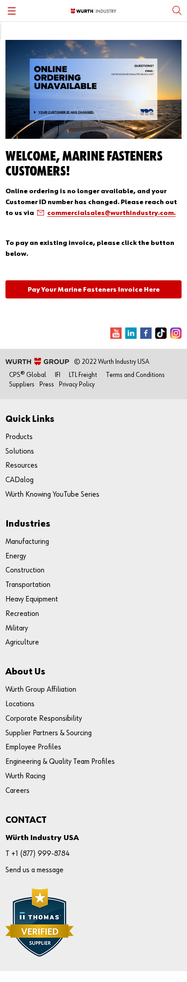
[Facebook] (146, 333)
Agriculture (22, 642)
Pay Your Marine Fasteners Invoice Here (94, 289)
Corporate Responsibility (43, 719)
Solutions (19, 451)
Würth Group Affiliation (40, 690)
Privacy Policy (77, 384)
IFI (57, 374)
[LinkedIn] (131, 333)
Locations (19, 704)
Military (16, 628)
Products (19, 437)
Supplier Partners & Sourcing (48, 733)
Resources (21, 465)
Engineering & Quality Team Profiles (60, 762)
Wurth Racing (25, 776)
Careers (17, 791)
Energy (15, 556)
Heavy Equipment (31, 599)
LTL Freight (83, 374)
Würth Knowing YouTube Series (52, 494)
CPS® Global (27, 374)
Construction (24, 570)
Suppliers (21, 384)
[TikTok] (161, 333)
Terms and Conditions (135, 374)
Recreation (22, 614)
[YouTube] (116, 333)
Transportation (27, 585)
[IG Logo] (176, 333)
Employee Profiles (33, 747)
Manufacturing (27, 542)
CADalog (19, 480)
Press (46, 384)
